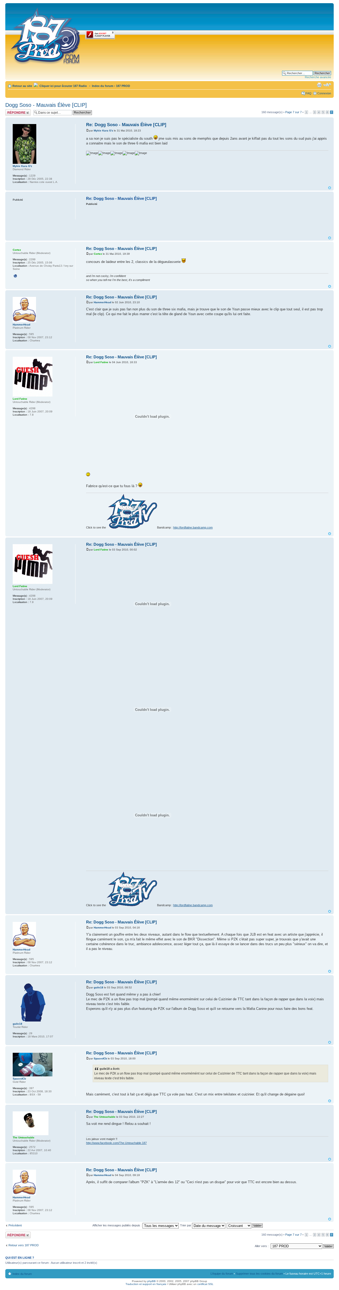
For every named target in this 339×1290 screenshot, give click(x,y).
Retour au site (22, 85)
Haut (329, 187)
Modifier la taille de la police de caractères (327, 84)
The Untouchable (104, 1116)
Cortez (98, 253)
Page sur (293, 112)
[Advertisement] (207, 220)
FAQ (308, 93)
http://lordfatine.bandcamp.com (193, 527)
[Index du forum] (46, 35)
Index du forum (102, 85)
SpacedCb (100, 1058)
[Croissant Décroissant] (245, 1225)
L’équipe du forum (222, 1273)
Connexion (324, 93)
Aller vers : (262, 1246)
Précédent (15, 1225)
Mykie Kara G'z (103, 130)
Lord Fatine (101, 362)
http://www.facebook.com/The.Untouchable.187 (116, 1142)
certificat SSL (205, 1284)
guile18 (98, 987)
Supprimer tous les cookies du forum (259, 1273)
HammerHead (102, 302)
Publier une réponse (12, 112)
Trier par (186, 1225)
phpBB (151, 1281)
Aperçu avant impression (319, 84)
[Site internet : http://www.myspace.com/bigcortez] (15, 276)
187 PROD (123, 85)
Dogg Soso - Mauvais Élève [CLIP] (46, 105)
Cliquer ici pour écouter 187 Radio (63, 85)
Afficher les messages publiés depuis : (117, 1225)
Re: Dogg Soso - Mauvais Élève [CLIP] (126, 124)
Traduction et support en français (146, 1284)
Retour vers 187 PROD (23, 1245)
